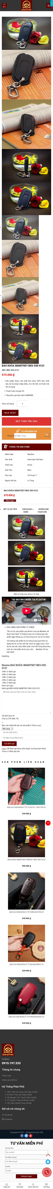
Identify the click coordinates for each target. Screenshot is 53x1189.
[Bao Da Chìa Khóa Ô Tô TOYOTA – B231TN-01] (26, 786)
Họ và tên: (9, 1148)
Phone (11, 436)
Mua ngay (10, 413)
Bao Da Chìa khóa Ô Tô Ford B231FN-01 (26, 912)
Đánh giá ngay (7, 685)
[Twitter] (26, 1136)
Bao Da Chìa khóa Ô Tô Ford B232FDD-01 (26, 1017)
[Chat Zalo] (48, 1161)
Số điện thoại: (11, 1157)
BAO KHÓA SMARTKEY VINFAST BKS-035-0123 (26, 860)
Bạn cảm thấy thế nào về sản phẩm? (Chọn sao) (21, 725)
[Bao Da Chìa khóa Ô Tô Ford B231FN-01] (26, 891)
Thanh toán (6, 1076)
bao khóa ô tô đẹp (31, 594)
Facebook (8, 1115)
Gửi (47, 435)
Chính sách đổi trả (9, 1080)
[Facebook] (22, 1136)
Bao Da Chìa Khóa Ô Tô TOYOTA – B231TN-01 (26, 807)
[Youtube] (30, 1136)
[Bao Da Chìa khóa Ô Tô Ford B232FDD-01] (26, 995)
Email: (7, 1166)
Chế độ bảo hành (27, 510)
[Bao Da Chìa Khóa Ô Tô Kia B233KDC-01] (26, 943)
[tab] (10, 510)
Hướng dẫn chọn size (43, 510)
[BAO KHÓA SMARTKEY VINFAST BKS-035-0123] (26, 838)
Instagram (8, 1119)
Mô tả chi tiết (10, 509)
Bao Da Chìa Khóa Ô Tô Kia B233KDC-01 (27, 964)
